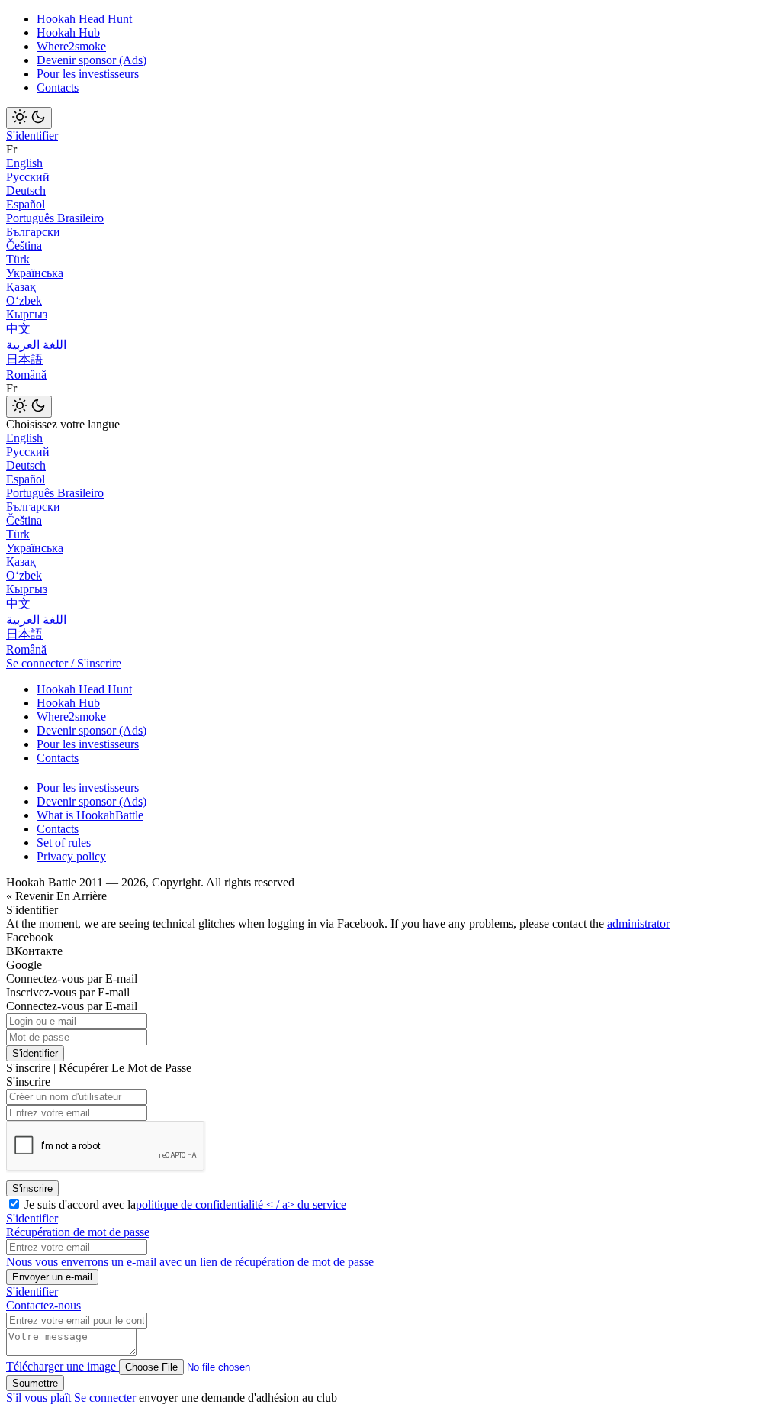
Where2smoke (71, 46)
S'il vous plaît (40, 1397)
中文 (18, 328)
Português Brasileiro (55, 217)
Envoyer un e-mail (52, 1277)
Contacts (58, 87)
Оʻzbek (24, 300)
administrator (638, 923)
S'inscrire (32, 1188)
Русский (28, 176)
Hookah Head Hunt (84, 18)
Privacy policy (71, 856)
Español (25, 204)
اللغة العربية (36, 344)
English (24, 163)
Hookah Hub (68, 32)
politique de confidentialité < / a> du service (241, 1204)
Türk (18, 259)
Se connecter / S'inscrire (63, 663)
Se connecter (105, 1397)
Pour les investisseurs (88, 73)
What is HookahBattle (90, 815)
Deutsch (26, 190)
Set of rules (64, 842)
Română (26, 374)
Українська (34, 272)
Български (33, 231)
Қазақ (21, 286)
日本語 (24, 359)
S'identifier (32, 135)
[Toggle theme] (29, 118)
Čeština (24, 245)
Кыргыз (26, 314)
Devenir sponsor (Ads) (91, 59)
